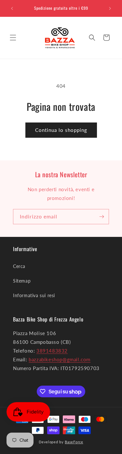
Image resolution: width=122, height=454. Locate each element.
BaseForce (74, 442)
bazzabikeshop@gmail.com (59, 359)
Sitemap (22, 281)
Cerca (19, 266)
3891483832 (52, 351)
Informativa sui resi (34, 295)
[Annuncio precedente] (12, 8)
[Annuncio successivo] (110, 8)
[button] (13, 37)
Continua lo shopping (61, 130)
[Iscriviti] (101, 216)
